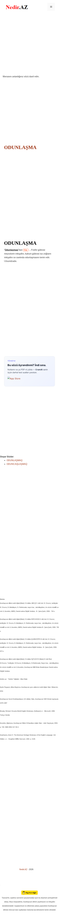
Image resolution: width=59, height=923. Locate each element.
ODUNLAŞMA (20, 147)
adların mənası (4, 888)
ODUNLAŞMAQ (14, 460)
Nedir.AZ (23, 869)
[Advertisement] (29, 44)
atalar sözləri (5, 885)
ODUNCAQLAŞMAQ (17, 464)
